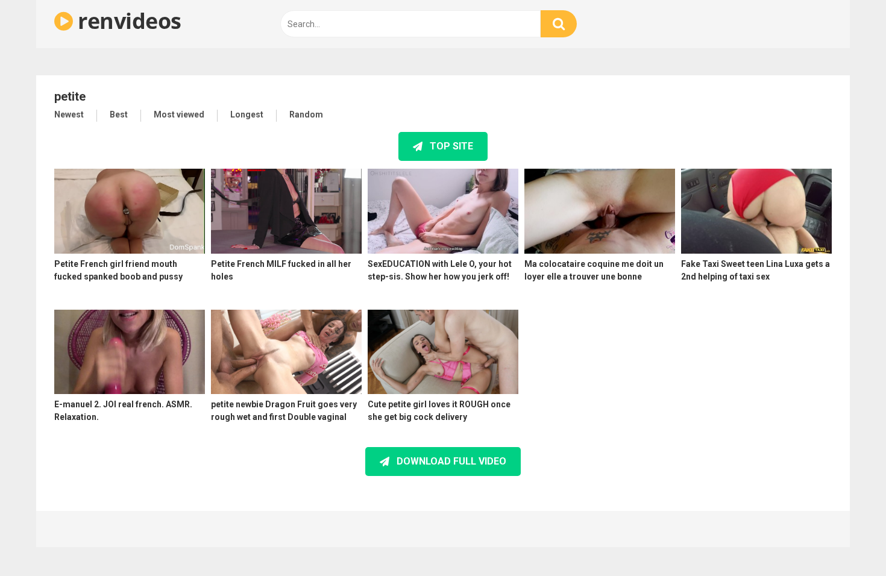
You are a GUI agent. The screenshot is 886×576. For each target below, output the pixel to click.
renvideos (127, 21)
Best (119, 114)
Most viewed (179, 114)
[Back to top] (845, 539)
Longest (246, 114)
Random (306, 114)
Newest (69, 114)
